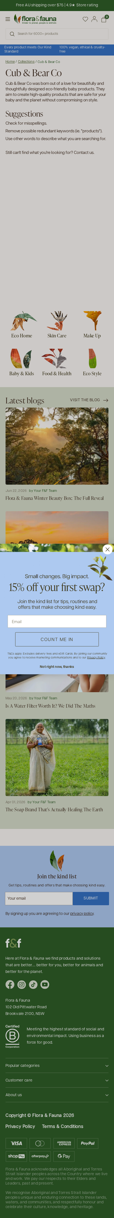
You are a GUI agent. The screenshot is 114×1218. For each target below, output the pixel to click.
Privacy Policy (96, 657)
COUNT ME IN (57, 639)
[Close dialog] (107, 549)
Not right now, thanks (57, 666)
